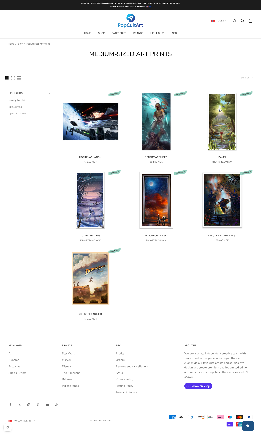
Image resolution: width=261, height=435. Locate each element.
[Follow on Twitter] (19, 405)
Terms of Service (126, 392)
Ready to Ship (17, 100)
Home (87, 33)
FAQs (119, 373)
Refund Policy (124, 386)
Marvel (66, 360)
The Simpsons (71, 373)
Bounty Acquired (156, 157)
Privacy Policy (124, 379)
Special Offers (17, 113)
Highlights (157, 33)
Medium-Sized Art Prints (38, 44)
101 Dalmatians (90, 235)
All (10, 353)
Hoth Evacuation (90, 157)
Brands (138, 33)
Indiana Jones (70, 386)
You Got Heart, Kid (90, 314)
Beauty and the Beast (222, 235)
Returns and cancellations (132, 366)
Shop (101, 33)
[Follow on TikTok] (56, 405)
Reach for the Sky (156, 235)
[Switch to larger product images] (7, 78)
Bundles (14, 360)
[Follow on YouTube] (47, 405)
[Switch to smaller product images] (13, 78)
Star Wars (68, 353)
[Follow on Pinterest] (38, 405)
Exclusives (15, 107)
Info (174, 33)
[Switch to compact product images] (19, 78)
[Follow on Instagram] (29, 405)
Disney (66, 366)
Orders (120, 360)
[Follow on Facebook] (10, 405)
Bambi (222, 157)
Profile (120, 353)
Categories (119, 33)
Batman (67, 379)
